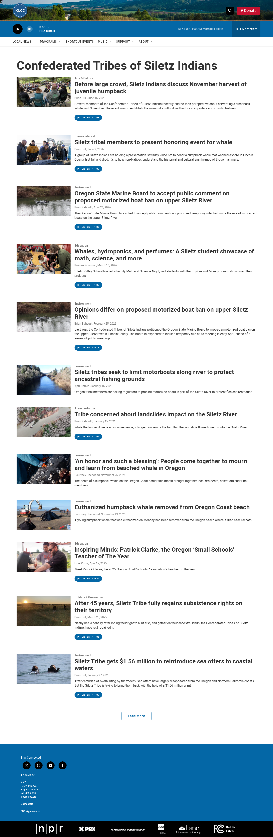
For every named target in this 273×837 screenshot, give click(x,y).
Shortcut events (80, 41)
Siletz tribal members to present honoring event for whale (153, 142)
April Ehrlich (82, 386)
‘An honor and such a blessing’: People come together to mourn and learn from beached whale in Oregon (161, 465)
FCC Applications (30, 811)
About (144, 41)
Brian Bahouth (84, 207)
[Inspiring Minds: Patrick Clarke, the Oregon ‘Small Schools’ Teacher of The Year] (44, 557)
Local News (22, 41)
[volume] (29, 29)
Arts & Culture (84, 78)
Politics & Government (90, 597)
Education (81, 245)
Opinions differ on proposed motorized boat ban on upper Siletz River (161, 313)
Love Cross (81, 563)
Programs (48, 41)
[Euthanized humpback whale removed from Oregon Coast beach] (44, 515)
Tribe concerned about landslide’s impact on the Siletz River (156, 414)
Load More (136, 716)
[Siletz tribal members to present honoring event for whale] (44, 150)
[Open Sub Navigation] (34, 41)
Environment (83, 187)
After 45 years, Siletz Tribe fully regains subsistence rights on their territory (158, 607)
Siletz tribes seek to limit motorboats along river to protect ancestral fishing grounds (154, 375)
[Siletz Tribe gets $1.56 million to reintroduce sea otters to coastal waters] (44, 669)
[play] (17, 29)
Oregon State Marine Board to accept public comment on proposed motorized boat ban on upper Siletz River (152, 197)
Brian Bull (80, 98)
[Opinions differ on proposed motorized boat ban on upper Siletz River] (44, 317)
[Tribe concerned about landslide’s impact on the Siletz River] (44, 422)
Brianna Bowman (85, 265)
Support (123, 41)
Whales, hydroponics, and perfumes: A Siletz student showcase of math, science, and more (164, 255)
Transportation (85, 408)
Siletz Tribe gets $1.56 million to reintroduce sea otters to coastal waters (163, 665)
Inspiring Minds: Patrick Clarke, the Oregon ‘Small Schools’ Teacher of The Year (154, 553)
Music (103, 41)
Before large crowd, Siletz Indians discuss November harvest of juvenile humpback (161, 88)
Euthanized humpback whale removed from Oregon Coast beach (162, 507)
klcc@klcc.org (28, 796)
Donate (250, 10)
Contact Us (27, 804)
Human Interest (85, 136)
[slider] (36, 29)
